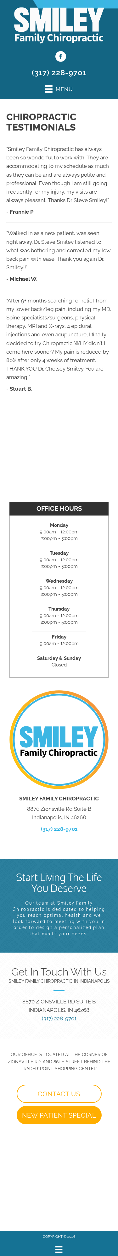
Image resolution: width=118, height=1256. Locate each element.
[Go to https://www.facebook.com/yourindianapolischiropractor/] (60, 57)
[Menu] (58, 1249)
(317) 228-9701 (59, 72)
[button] (59, 1094)
